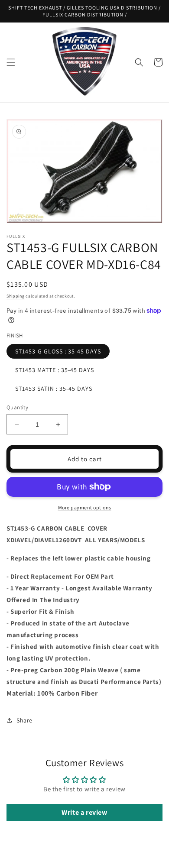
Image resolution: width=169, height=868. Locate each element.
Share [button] (24, 720)
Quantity (17, 407)
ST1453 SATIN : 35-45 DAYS (53, 388)
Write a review (84, 812)
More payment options (84, 507)
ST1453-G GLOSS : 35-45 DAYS (58, 351)
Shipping (15, 296)
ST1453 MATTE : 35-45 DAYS (54, 370)
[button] (10, 62)
